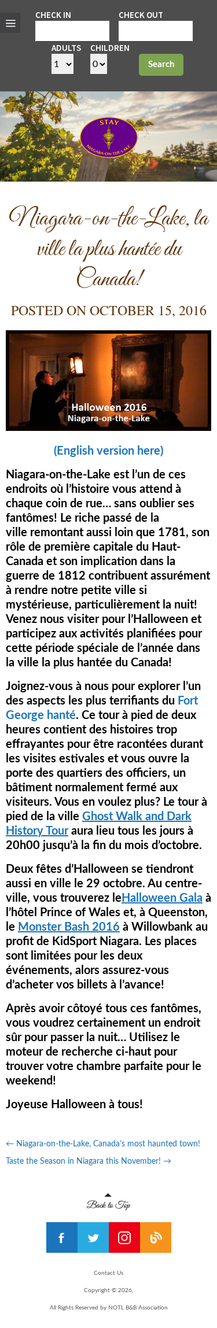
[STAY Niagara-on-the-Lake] (109, 154)
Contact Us (108, 1273)
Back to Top (108, 1202)
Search (161, 64)
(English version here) (108, 451)
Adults (66, 47)
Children (110, 47)
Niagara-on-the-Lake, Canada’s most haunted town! (103, 1144)
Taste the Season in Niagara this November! (88, 1161)
